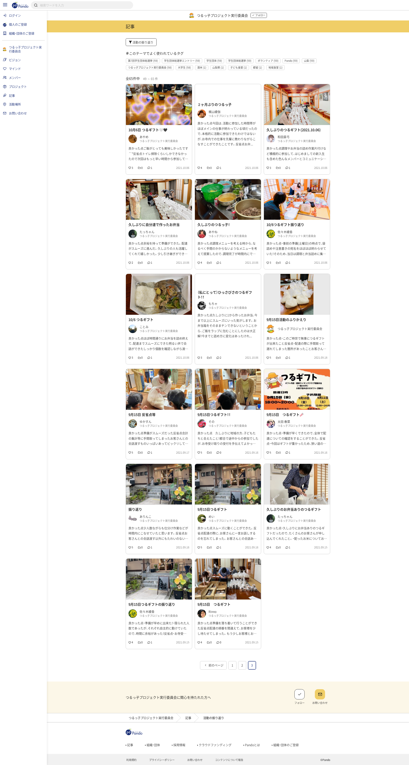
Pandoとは (252, 745)
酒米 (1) (201, 67)
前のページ (215, 665)
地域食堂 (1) (275, 67)
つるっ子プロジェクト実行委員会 (151, 718)
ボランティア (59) (268, 61)
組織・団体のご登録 (286, 745)
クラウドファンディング (215, 745)
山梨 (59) (309, 61)
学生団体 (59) (214, 61)
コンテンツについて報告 (229, 760)
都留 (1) (257, 67)
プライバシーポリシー (161, 760)
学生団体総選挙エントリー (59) (182, 61)
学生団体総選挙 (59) (239, 61)
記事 (188, 718)
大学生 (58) (184, 67)
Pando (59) (291, 61)
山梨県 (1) (218, 67)
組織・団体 (153, 745)
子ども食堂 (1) (238, 67)
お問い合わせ (195, 760)
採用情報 (179, 745)
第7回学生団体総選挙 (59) (143, 61)
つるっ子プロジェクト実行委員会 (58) (150, 67)
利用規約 (131, 760)
